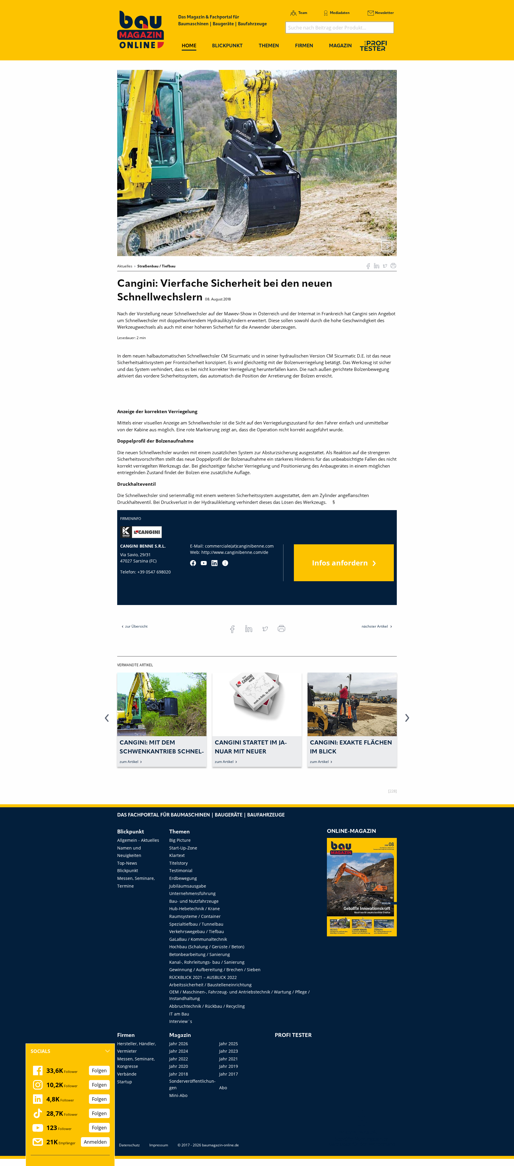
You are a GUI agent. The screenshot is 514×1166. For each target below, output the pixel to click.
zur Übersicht (136, 626)
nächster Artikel (375, 626)
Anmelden (95, 1142)
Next (407, 721)
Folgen (99, 1070)
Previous (106, 721)
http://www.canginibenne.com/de (234, 552)
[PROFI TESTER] (373, 45)
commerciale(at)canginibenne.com (239, 546)
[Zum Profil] (225, 563)
